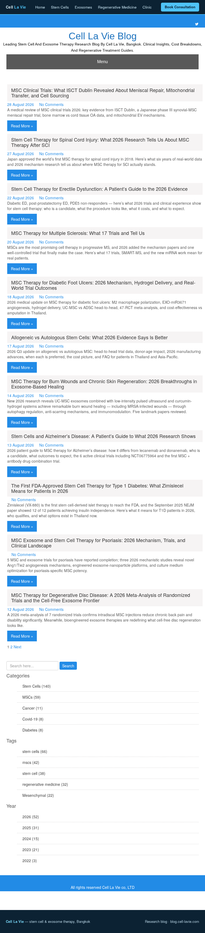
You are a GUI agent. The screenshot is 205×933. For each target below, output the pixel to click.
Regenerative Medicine (117, 7)
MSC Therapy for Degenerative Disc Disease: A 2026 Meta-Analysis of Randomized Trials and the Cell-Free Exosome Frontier (100, 597)
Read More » (22, 125)
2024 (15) (30, 838)
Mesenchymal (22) (38, 795)
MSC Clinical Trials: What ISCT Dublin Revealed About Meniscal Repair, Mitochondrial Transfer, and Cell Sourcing (103, 92)
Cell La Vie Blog (103, 36)
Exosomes (83, 7)
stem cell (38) (33, 773)
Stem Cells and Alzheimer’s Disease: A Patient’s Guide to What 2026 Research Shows (103, 435)
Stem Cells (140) (36, 686)
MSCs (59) (31, 697)
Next (17, 646)
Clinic (147, 7)
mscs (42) (30, 762)
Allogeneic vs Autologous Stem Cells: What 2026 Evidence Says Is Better (89, 337)
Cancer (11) (32, 708)
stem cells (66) (34, 751)
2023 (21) (30, 849)
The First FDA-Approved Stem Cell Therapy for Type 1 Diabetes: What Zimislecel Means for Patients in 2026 (97, 488)
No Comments (51, 104)
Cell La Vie (15, 921)
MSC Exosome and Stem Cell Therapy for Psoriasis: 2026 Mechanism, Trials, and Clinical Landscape (98, 542)
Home (40, 7)
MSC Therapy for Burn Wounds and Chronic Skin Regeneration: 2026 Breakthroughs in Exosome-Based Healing (104, 384)
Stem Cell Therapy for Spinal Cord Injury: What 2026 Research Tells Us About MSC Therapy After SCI (100, 142)
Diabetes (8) (32, 730)
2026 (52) (30, 816)
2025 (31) (30, 827)
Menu (102, 61)
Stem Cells (60, 7)
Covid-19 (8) (33, 719)
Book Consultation (180, 6)
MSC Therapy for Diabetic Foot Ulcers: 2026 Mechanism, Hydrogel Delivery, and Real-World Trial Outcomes (103, 285)
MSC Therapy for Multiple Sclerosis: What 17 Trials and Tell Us (78, 232)
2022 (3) (29, 860)
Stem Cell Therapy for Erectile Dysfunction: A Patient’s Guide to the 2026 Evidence (99, 188)
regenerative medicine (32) (45, 784)
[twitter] (197, 24)
